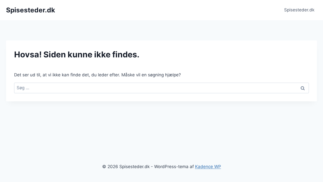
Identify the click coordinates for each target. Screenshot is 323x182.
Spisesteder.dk (299, 9)
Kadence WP (208, 166)
